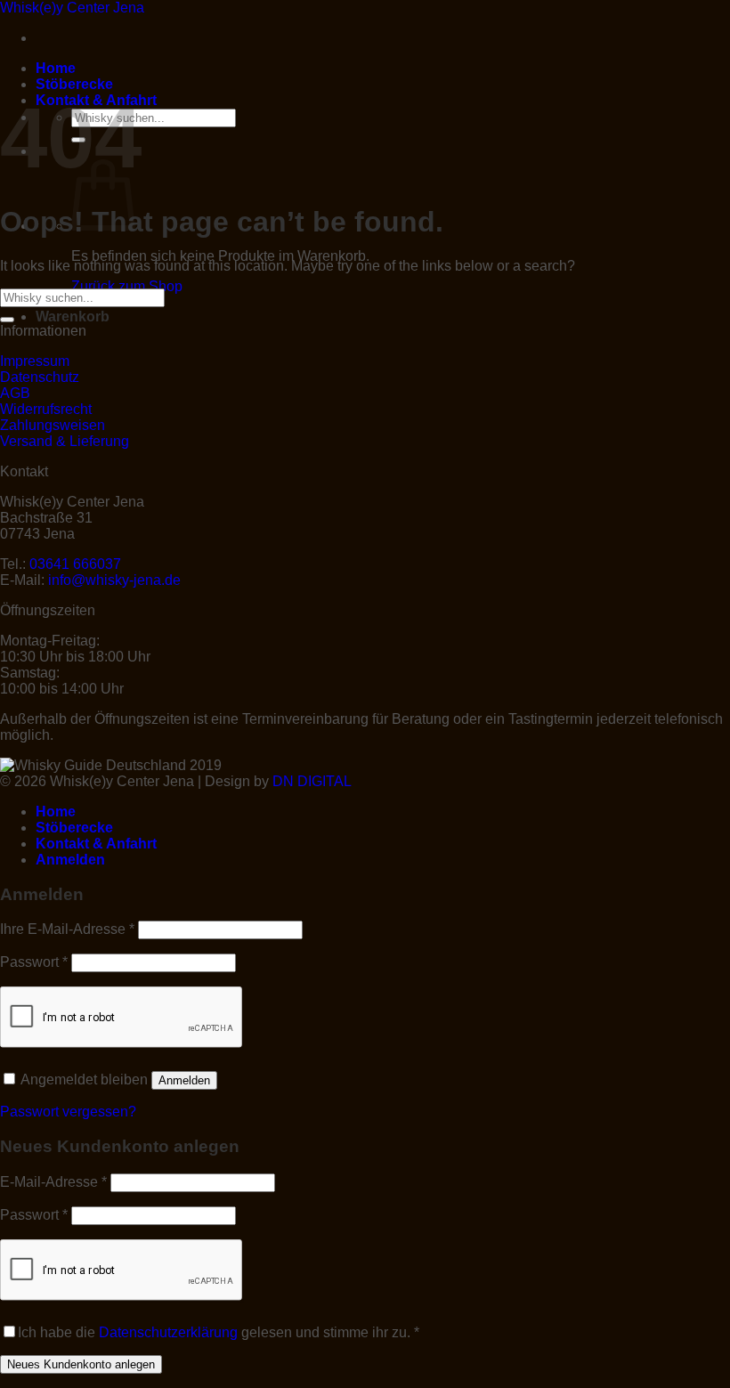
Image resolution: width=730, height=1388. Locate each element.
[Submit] (7, 319)
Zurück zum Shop (126, 286)
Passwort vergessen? (68, 1111)
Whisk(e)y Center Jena (72, 7)
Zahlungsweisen (52, 425)
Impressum (34, 361)
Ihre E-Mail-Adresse (67, 929)
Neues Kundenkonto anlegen (81, 1364)
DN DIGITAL (312, 781)
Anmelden (184, 1080)
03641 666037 (75, 564)
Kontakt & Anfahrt (96, 843)
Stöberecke (74, 84)
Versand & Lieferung (64, 441)
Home (56, 68)
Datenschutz (39, 377)
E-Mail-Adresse (53, 1181)
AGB (15, 393)
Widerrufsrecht (46, 409)
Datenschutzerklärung (168, 1332)
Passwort (34, 962)
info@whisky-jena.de (114, 580)
